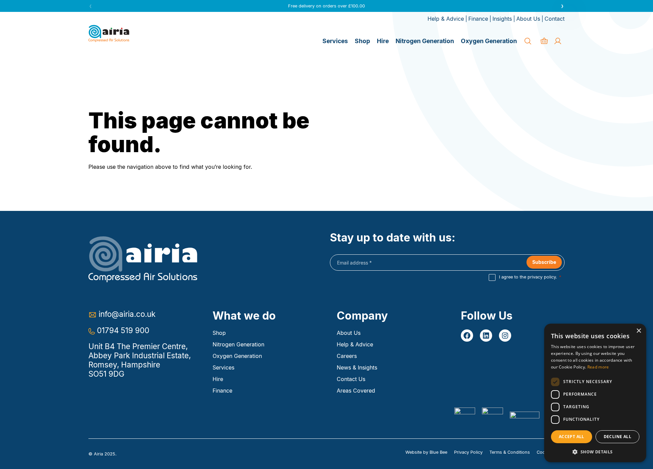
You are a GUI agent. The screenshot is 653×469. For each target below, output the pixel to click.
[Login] (558, 41)
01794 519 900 (123, 330)
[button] (562, 6)
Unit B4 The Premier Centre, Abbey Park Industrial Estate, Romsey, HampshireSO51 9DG (139, 360)
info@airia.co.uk (127, 314)
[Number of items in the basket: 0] (544, 41)
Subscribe (544, 262)
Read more (598, 367)
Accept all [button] (571, 436)
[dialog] (595, 393)
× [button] (638, 330)
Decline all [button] (617, 436)
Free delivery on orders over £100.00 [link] (326, 5)
